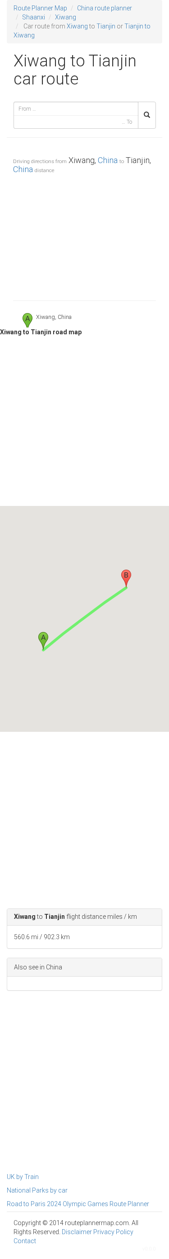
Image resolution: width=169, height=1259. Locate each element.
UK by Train (23, 1176)
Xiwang (65, 17)
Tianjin (105, 26)
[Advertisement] (84, 234)
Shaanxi (33, 17)
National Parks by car (37, 1190)
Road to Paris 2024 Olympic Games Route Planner (78, 1204)
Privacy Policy (113, 1232)
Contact (25, 1241)
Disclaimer (77, 1232)
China (108, 160)
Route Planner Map (40, 8)
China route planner (104, 8)
